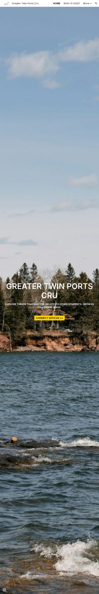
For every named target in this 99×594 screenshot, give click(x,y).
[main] (49, 290)
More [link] (86, 3)
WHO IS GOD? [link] (72, 3)
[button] (96, 3)
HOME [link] (56, 3)
